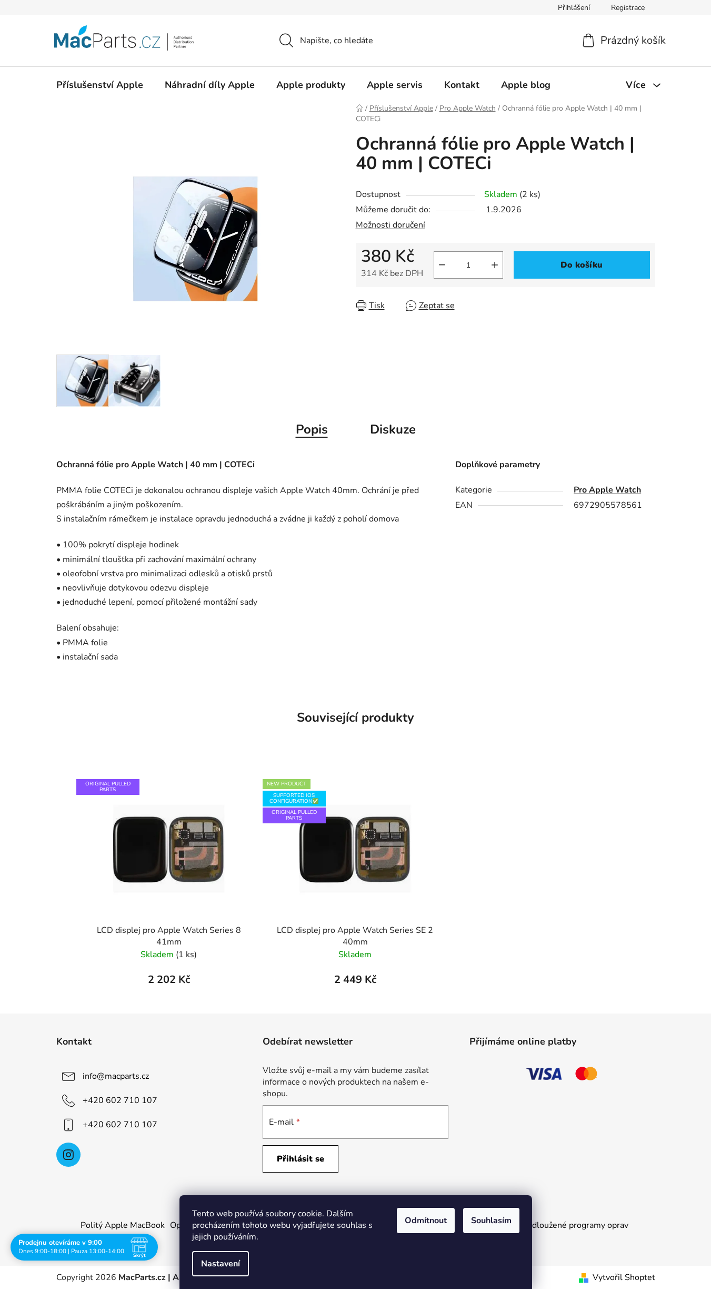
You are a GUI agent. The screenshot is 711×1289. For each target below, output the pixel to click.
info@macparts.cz (116, 1076)
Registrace (628, 8)
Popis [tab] (312, 429)
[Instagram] (68, 1155)
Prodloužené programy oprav (573, 1225)
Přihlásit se (300, 1159)
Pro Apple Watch (607, 490)
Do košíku (581, 265)
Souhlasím (491, 1220)
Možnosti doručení (390, 225)
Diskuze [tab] (393, 429)
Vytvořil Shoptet (624, 1277)
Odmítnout (426, 1220)
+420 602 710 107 (120, 1100)
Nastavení (220, 1264)
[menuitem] (100, 85)
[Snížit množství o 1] (442, 265)
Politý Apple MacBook (123, 1225)
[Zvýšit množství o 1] (495, 265)
